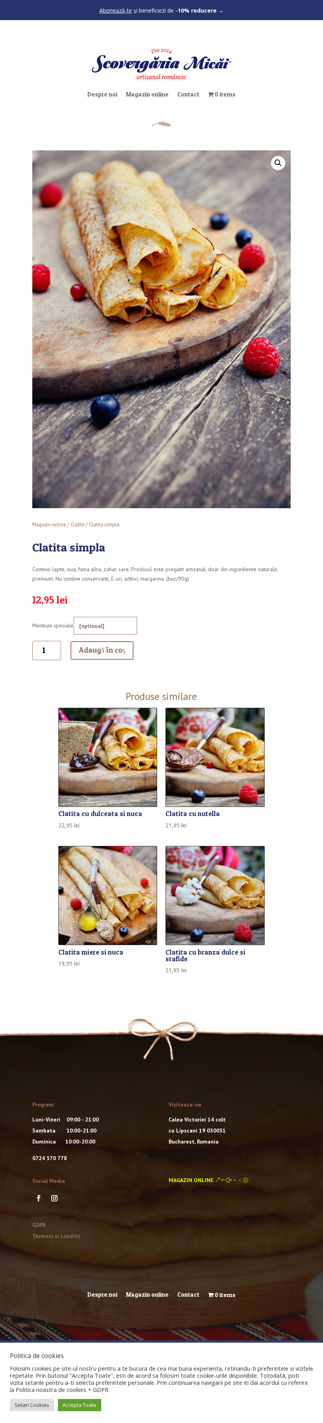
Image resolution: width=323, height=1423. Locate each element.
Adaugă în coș (102, 650)
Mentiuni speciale (52, 625)
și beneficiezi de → (161, 10)
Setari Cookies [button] (32, 1404)
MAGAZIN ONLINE (191, 1180)
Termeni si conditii (56, 1236)
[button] (278, 163)
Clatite (78, 524)
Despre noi (102, 94)
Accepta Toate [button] (80, 1404)
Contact (188, 94)
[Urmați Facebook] (38, 1198)
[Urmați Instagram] (54, 1198)
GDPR (39, 1225)
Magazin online (147, 94)
